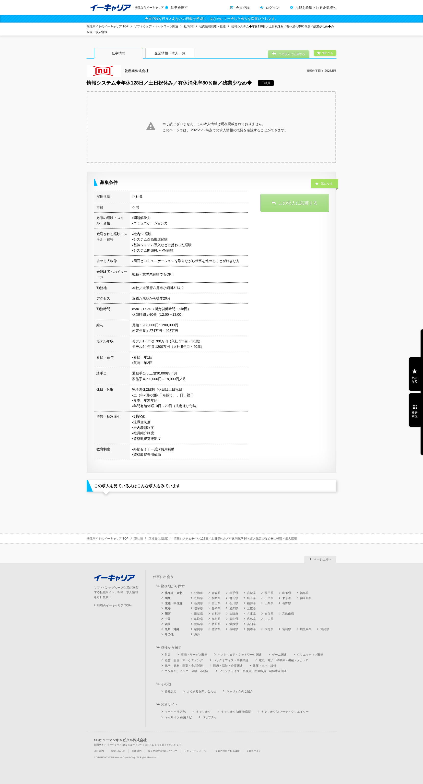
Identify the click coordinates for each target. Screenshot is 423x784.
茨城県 (198, 598)
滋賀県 (198, 613)
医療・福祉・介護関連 (228, 665)
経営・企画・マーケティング (184, 660)
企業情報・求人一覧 (169, 53)
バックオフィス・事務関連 (230, 660)
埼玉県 (251, 598)
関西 (168, 613)
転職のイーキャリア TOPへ (115, 605)
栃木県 (216, 598)
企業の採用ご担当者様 (227, 751)
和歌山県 (288, 613)
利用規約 (136, 751)
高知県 (251, 624)
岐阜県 (198, 608)
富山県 (216, 603)
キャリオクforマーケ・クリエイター (285, 711)
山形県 (286, 593)
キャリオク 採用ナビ (178, 717)
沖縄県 (324, 629)
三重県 (251, 608)
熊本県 (251, 629)
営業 (168, 654)
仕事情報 (118, 53)
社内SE (189, 26)
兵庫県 (251, 613)
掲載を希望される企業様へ (315, 8)
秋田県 (269, 593)
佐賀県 (216, 629)
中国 (168, 619)
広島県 (251, 619)
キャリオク (203, 711)
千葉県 (269, 598)
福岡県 (198, 629)
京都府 (216, 613)
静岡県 (216, 608)
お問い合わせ (117, 751)
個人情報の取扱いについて (162, 751)
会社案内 (99, 751)
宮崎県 (286, 629)
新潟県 (198, 603)
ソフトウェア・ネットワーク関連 (156, 26)
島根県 (216, 619)
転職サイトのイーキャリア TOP (108, 26)
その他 (169, 634)
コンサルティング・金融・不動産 (187, 671)
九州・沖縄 (172, 629)
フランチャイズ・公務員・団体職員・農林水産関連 (253, 671)
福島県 (304, 593)
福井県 (251, 603)
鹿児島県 (306, 629)
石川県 (233, 603)
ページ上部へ (322, 559)
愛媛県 (233, 624)
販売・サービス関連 (194, 654)
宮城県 (251, 593)
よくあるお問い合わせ (201, 691)
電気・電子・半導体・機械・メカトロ (284, 660)
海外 (197, 634)
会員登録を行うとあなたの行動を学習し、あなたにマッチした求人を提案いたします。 (211, 19)
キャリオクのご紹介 (239, 691)
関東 (168, 598)
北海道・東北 (173, 593)
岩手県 (233, 593)
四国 (168, 624)
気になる (415, 379)
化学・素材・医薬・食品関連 (184, 665)
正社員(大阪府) (158, 538)
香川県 (216, 624)
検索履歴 (415, 414)
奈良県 (269, 613)
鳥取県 (198, 619)
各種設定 (170, 691)
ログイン (272, 8)
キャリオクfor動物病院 (236, 711)
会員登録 (242, 8)
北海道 (198, 593)
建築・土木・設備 (264, 665)
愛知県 (233, 608)
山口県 (269, 619)
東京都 (286, 598)
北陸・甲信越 (173, 603)
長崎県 (233, 629)
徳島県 (198, 624)
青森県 (216, 593)
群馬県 (233, 598)
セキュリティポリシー (196, 751)
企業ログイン (253, 751)
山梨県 (269, 603)
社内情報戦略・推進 (212, 26)
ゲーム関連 (279, 654)
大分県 (269, 629)
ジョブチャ (209, 717)
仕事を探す (179, 7)
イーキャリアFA (175, 711)
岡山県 (233, 619)
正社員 (138, 538)
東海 (168, 608)
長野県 (286, 603)
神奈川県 (306, 598)
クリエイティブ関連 (310, 654)
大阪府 (233, 613)
